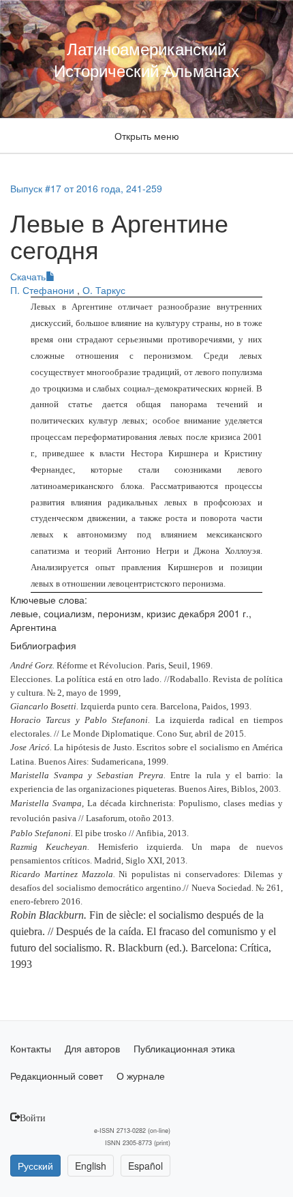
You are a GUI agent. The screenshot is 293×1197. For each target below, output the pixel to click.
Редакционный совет (56, 1075)
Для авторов (92, 1048)
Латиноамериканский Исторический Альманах (146, 59)
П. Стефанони (43, 290)
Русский (35, 1165)
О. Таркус (103, 290)
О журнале (141, 1075)
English (90, 1165)
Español (145, 1165)
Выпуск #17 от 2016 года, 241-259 (86, 188)
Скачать (28, 276)
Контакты (30, 1048)
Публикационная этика (184, 1048)
